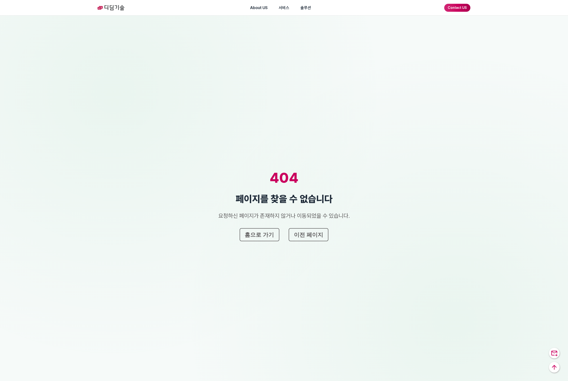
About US (259, 7)
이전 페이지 (308, 234)
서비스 (284, 7)
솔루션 (305, 7)
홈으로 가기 (259, 234)
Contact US (457, 8)
